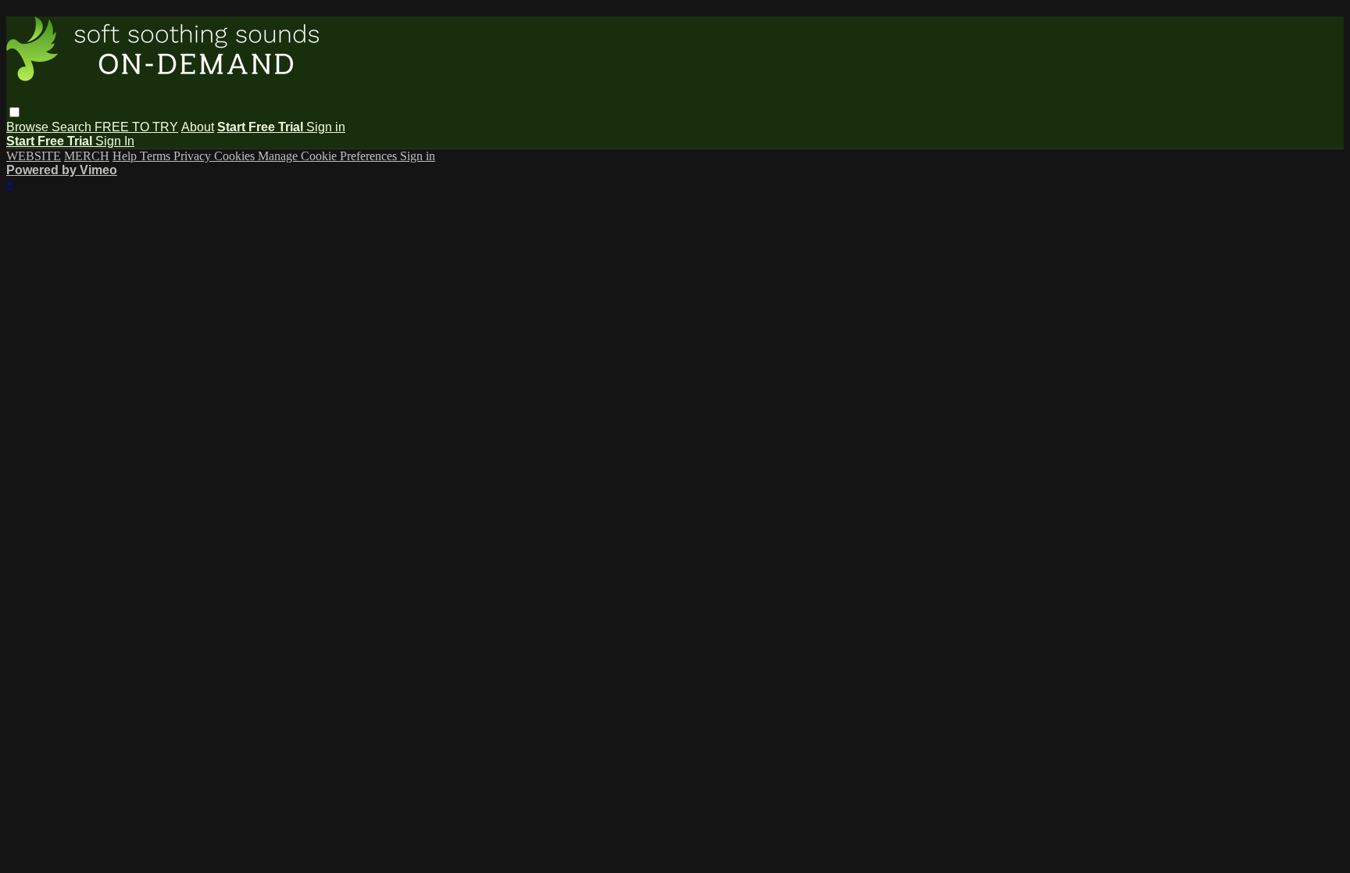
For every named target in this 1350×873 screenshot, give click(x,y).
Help (126, 156)
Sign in (325, 127)
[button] (14, 112)
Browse (29, 127)
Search (73, 127)
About (197, 127)
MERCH (86, 156)
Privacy (193, 156)
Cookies (236, 156)
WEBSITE (33, 156)
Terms (156, 156)
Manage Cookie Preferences (329, 156)
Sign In (114, 141)
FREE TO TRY (136, 127)
